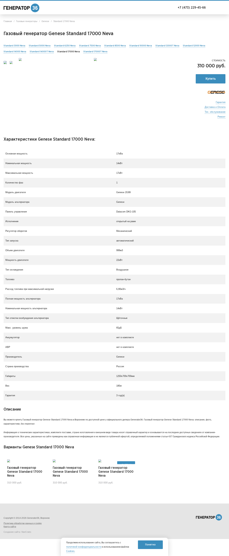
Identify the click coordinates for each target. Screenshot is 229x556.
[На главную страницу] (18, 7)
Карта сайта (10, 526)
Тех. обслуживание (215, 112)
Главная (8, 21)
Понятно (150, 545)
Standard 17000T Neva (95, 52)
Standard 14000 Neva (15, 52)
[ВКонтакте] (186, 517)
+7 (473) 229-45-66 (187, 7)
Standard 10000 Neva (140, 46)
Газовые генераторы (26, 21)
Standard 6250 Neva (64, 46)
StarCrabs (26, 532)
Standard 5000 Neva (39, 46)
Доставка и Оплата (215, 107)
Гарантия (220, 102)
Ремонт (221, 117)
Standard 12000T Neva (167, 46)
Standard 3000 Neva (14, 46)
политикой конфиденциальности (83, 547)
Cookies (70, 551)
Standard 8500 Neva (115, 46)
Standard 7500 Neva (90, 46)
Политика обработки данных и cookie (23, 523)
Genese (45, 21)
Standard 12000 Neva (194, 46)
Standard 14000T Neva (42, 52)
